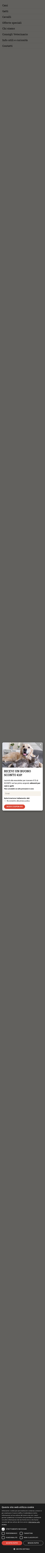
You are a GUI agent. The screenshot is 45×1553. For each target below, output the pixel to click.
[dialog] (22, 1528)
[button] (22, 1549)
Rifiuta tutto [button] (33, 1543)
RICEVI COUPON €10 (14, 807)
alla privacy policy (23, 801)
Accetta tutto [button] (12, 1543)
